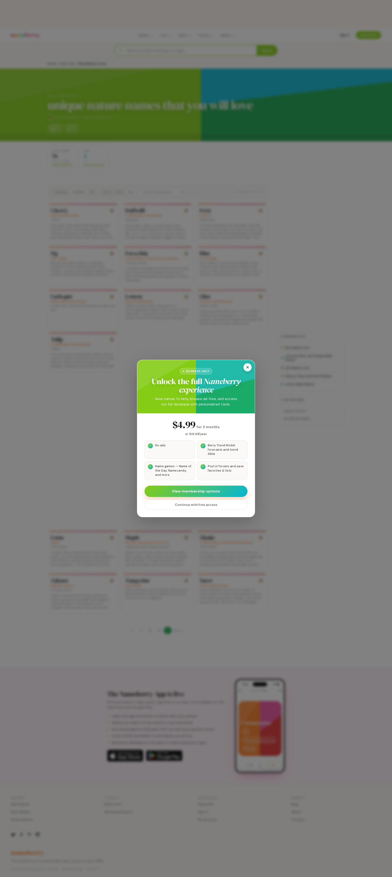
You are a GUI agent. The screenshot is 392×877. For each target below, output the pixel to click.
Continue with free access (196, 505)
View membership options (196, 491)
